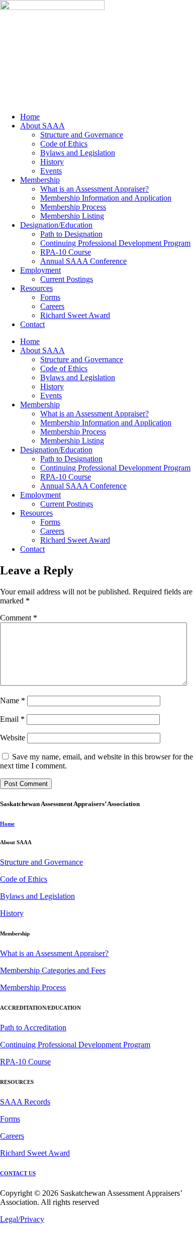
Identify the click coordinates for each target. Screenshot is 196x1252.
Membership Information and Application (105, 198)
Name (12, 700)
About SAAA (42, 125)
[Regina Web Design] (20, 1247)
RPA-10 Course (65, 252)
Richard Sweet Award (75, 315)
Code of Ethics (63, 143)
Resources (36, 288)
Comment (18, 617)
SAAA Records (25, 1102)
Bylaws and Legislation (77, 152)
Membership (40, 180)
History (52, 162)
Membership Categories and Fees (53, 970)
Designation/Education (56, 225)
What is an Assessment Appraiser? (94, 189)
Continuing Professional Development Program (115, 243)
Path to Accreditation (33, 1027)
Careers (52, 306)
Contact (32, 324)
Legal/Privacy (22, 1219)
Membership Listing (72, 216)
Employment (40, 270)
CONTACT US (18, 1173)
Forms (50, 297)
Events (51, 171)
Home (30, 116)
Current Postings (66, 279)
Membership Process (73, 207)
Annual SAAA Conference (83, 261)
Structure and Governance (81, 134)
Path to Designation (71, 234)
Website (12, 737)
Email (12, 719)
